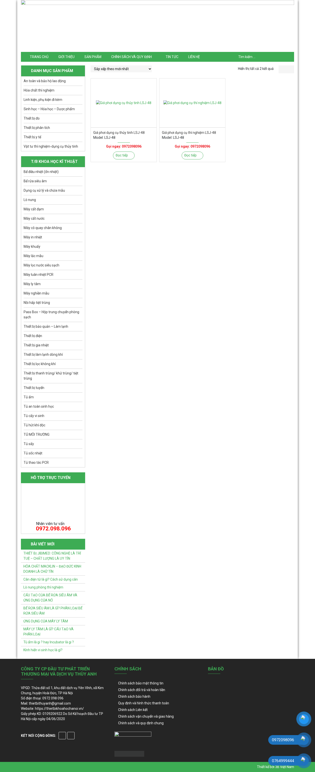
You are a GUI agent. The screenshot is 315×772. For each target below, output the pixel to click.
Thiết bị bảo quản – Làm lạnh (46, 326)
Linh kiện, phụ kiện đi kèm (43, 100)
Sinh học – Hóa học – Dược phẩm (49, 109)
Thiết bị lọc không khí (40, 364)
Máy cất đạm (34, 209)
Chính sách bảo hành (134, 696)
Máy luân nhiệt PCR (38, 275)
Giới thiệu (66, 57)
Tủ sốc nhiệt (33, 453)
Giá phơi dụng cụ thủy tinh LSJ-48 (119, 133)
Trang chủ (39, 57)
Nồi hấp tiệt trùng (37, 303)
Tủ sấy (29, 444)
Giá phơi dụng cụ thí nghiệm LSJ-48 (189, 133)
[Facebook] (62, 735)
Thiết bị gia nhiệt (36, 345)
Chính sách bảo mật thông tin (140, 683)
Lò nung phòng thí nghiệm (43, 587)
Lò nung (30, 200)
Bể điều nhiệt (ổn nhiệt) (41, 172)
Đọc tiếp (122, 155)
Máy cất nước (34, 218)
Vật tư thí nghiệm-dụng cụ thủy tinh (51, 146)
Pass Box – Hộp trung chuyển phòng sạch (51, 314)
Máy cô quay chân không (43, 228)
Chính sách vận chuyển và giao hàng (146, 716)
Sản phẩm (92, 57)
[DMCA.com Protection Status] (129, 754)
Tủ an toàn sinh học (39, 406)
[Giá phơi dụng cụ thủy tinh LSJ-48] (124, 102)
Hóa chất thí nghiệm (39, 90)
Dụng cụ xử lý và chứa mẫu (44, 190)
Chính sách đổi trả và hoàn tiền (141, 690)
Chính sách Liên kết (133, 710)
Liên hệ (194, 57)
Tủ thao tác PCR (36, 462)
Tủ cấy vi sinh (34, 416)
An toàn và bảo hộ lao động (45, 81)
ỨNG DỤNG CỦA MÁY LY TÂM (45, 621)
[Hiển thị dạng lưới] (282, 69)
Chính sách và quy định (131, 57)
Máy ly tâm (32, 284)
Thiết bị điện (33, 336)
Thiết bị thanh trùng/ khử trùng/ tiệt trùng (51, 375)
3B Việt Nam (284, 767)
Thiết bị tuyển (34, 388)
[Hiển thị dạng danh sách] (290, 69)
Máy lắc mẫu (33, 256)
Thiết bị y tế (32, 137)
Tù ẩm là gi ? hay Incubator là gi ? (48, 642)
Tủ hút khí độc (34, 425)
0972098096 (132, 146)
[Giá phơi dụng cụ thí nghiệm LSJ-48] (192, 102)
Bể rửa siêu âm (35, 181)
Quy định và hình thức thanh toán (143, 703)
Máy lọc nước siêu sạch (41, 265)
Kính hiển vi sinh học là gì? (43, 650)
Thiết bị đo (32, 118)
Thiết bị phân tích (37, 128)
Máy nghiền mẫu (36, 293)
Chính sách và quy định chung (141, 723)
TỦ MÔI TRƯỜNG (36, 434)
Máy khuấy (32, 246)
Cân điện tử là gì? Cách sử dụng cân (50, 579)
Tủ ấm (29, 397)
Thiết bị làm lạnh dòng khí (43, 354)
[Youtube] (71, 735)
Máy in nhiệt (33, 237)
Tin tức (172, 57)
